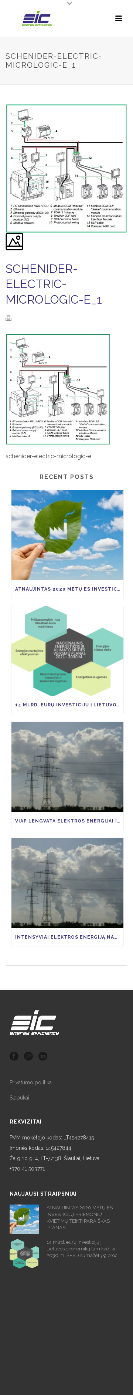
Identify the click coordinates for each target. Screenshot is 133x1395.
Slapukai (19, 1098)
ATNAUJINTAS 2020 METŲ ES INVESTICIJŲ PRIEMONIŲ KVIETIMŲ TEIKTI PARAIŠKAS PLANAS (69, 589)
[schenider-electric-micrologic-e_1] (6, 99)
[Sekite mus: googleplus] (28, 1056)
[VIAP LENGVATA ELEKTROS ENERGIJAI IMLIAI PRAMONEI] (67, 767)
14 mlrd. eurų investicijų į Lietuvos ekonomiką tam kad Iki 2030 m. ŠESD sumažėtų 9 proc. (69, 704)
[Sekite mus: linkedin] (42, 1056)
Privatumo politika (31, 1082)
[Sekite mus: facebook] (14, 1056)
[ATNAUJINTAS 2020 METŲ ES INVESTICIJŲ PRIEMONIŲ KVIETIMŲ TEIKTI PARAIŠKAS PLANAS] (67, 535)
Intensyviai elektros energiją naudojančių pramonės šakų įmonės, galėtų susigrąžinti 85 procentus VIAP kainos (69, 937)
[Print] (12, 318)
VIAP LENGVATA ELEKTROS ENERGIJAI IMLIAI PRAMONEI (69, 821)
